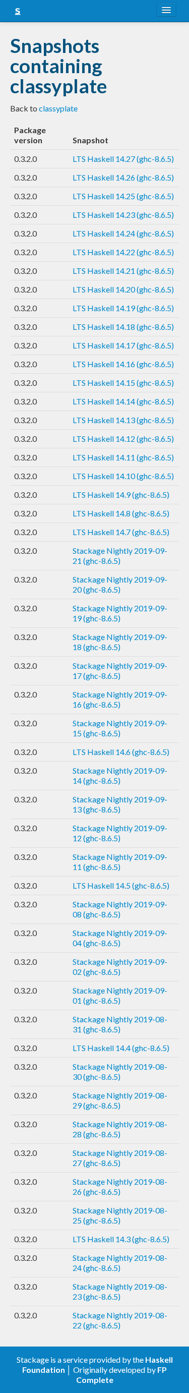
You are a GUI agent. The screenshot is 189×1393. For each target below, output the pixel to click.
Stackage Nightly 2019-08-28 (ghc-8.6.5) (120, 1129)
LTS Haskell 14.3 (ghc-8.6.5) (121, 1239)
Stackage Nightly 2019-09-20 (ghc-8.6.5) (120, 584)
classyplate (58, 108)
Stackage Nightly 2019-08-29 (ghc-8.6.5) (120, 1100)
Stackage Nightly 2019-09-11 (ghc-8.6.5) (120, 862)
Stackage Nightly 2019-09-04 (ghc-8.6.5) (120, 938)
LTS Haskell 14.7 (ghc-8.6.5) (121, 532)
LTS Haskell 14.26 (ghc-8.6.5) (123, 177)
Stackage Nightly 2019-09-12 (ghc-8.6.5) (120, 833)
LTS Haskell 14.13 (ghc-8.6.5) (123, 420)
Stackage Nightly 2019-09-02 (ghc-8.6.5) (120, 966)
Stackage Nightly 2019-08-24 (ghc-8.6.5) (120, 1262)
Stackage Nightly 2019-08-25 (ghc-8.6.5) (120, 1215)
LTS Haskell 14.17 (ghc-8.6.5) (123, 345)
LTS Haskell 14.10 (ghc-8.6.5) (123, 476)
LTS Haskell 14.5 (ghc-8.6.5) (121, 885)
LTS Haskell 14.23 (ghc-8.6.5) (123, 214)
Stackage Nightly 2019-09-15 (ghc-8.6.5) (120, 728)
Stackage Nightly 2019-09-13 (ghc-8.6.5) (120, 804)
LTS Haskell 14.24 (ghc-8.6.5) (123, 233)
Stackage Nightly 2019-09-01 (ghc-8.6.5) (120, 995)
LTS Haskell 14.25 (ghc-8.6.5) (123, 196)
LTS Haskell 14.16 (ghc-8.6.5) (123, 364)
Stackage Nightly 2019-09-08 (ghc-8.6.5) (120, 909)
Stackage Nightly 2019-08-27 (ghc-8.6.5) (120, 1158)
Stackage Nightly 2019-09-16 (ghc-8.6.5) (120, 699)
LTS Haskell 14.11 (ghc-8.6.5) (123, 457)
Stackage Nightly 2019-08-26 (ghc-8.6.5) (120, 1186)
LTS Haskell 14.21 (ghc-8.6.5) (123, 270)
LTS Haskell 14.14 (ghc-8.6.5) (123, 401)
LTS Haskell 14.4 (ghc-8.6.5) (121, 1048)
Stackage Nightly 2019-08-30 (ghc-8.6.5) (120, 1071)
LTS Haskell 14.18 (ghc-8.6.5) (123, 326)
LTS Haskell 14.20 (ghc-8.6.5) (123, 289)
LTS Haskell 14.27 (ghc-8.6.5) (123, 158)
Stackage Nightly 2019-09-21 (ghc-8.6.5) (120, 555)
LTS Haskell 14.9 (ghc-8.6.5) (121, 494)
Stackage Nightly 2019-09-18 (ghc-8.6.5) (120, 642)
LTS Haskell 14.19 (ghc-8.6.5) (123, 308)
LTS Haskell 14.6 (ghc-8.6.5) (121, 752)
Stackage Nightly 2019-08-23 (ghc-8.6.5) (120, 1291)
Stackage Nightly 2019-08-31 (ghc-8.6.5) (120, 1024)
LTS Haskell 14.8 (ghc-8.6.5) (121, 513)
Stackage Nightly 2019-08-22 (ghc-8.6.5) (120, 1320)
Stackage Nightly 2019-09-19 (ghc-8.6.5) (120, 613)
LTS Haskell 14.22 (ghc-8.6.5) (123, 252)
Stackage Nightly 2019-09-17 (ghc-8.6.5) (120, 670)
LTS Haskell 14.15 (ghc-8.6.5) (123, 382)
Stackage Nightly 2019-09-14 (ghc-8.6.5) (120, 775)
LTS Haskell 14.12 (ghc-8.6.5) (123, 438)
